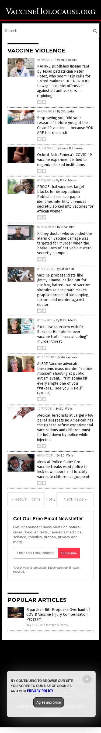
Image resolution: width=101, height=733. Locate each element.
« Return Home (26, 499)
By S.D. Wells (65, 111)
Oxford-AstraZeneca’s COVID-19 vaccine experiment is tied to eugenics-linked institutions (64, 160)
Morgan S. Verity (57, 625)
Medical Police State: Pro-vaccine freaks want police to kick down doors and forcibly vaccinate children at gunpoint (63, 469)
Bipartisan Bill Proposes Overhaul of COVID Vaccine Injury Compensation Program (58, 614)
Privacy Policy (40, 691)
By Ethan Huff (65, 227)
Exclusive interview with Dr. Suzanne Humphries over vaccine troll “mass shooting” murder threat (62, 334)
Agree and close (48, 702)
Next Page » (75, 499)
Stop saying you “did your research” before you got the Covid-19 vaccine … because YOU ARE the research (65, 125)
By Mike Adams (67, 60)
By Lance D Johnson (70, 148)
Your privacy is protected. (30, 567)
